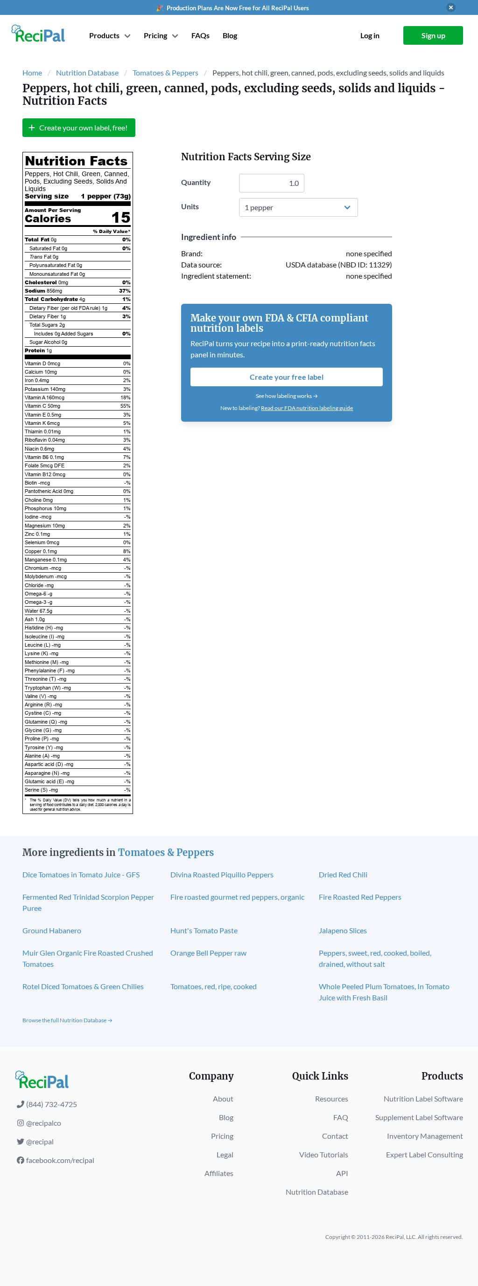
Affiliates (218, 1173)
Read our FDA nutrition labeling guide (307, 407)
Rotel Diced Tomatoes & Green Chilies (83, 986)
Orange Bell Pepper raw (208, 952)
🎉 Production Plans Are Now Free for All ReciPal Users (232, 8)
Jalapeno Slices (343, 930)
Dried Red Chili (343, 874)
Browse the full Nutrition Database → (67, 1020)
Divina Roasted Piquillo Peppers (222, 874)
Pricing (222, 1135)
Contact (335, 1135)
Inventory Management (425, 1135)
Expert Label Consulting (424, 1154)
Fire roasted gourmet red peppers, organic (237, 896)
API (342, 1173)
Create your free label (286, 376)
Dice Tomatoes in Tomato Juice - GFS (81, 874)
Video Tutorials (323, 1154)
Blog (230, 35)
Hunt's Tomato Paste (204, 930)
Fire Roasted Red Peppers (360, 896)
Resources (331, 1098)
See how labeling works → (287, 395)
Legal (225, 1154)
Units (190, 206)
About (223, 1098)
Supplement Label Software (419, 1117)
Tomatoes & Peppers (165, 72)
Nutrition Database (87, 72)
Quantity (196, 182)
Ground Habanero (51, 930)
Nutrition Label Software (423, 1098)
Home (32, 72)
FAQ (340, 1117)
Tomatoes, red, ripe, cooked (213, 986)
